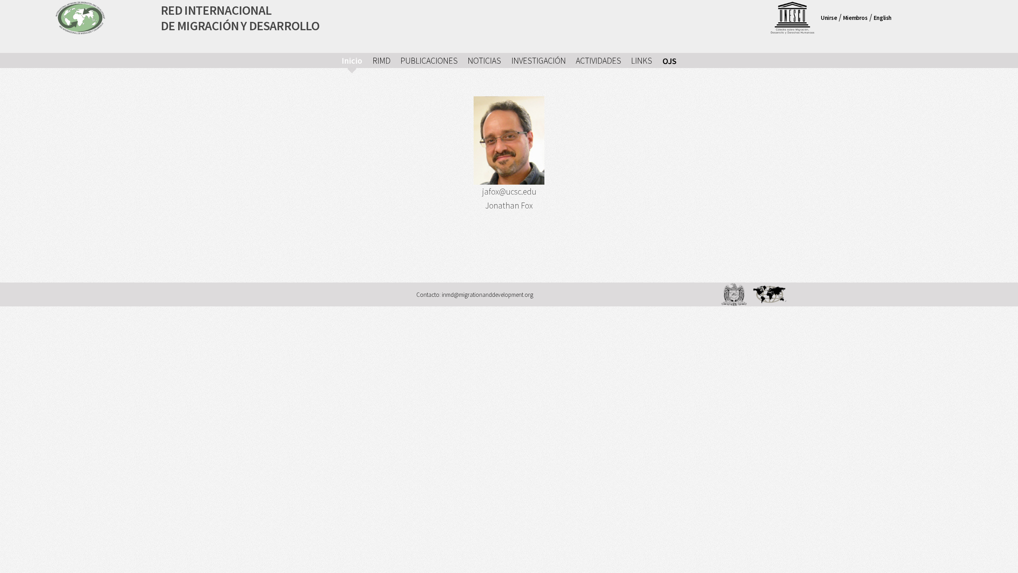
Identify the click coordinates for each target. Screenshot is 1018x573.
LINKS (641, 60)
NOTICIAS (484, 60)
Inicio (352, 60)
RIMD (381, 60)
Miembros (855, 17)
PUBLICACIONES (429, 60)
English (883, 17)
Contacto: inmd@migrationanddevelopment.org (474, 295)
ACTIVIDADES (598, 60)
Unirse (829, 17)
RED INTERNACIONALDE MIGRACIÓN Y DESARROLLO (240, 18)
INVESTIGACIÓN (538, 60)
